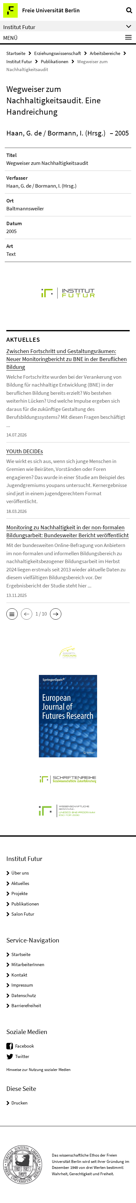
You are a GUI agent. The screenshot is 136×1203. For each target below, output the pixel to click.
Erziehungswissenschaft (57, 53)
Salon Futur (22, 914)
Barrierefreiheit (26, 1005)
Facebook (24, 1046)
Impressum (22, 985)
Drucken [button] (19, 1103)
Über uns (20, 873)
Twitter (22, 1056)
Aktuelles (20, 883)
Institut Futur (19, 61)
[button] (12, 614)
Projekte (19, 893)
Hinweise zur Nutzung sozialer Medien (38, 1069)
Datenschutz (23, 995)
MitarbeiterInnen (27, 964)
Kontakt (19, 975)
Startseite (15, 53)
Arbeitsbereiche (105, 53)
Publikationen (54, 61)
